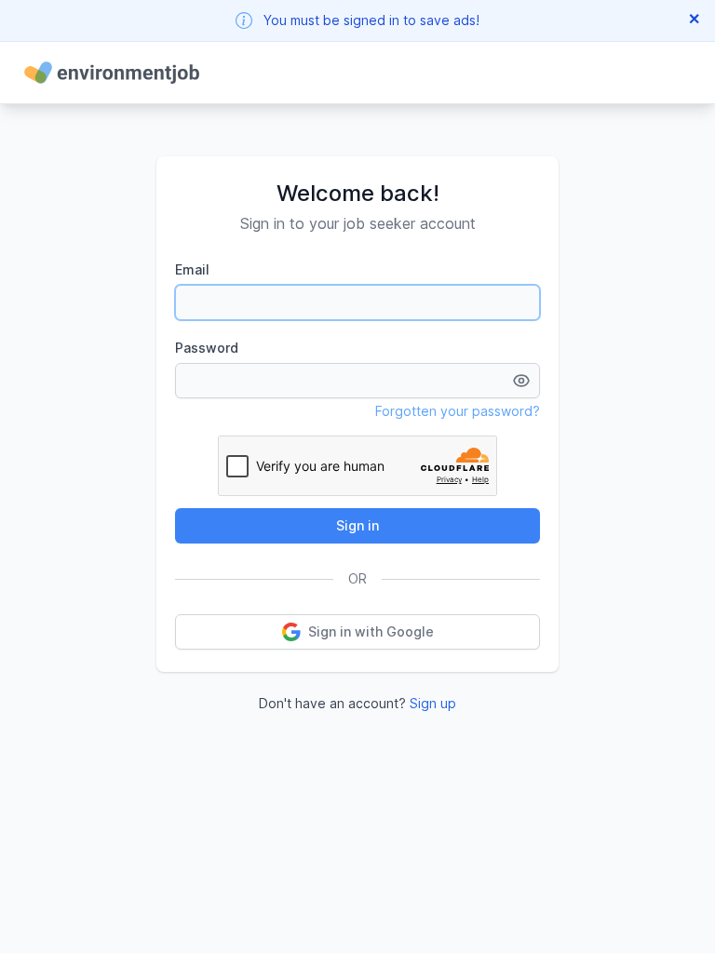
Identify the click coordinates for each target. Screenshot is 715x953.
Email (192, 269)
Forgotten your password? (457, 411)
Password (206, 348)
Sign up (433, 703)
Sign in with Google (371, 631)
